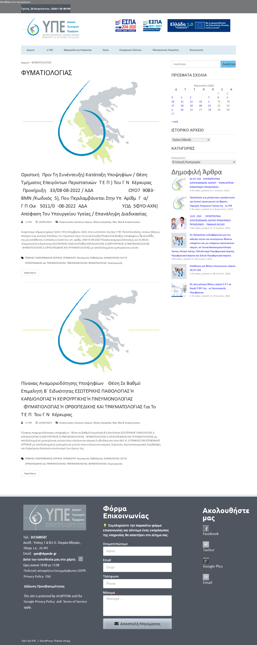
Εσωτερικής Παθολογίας (90, 258)
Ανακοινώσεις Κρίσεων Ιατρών (75, 222)
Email (107, 560)
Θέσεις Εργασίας (102, 222)
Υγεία (105, 50)
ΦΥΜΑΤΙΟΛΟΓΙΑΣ (98, 263)
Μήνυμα (109, 593)
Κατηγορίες (178, 158)
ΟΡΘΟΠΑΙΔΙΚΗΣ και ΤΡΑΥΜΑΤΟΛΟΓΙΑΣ (45, 263)
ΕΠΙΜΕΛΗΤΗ (69, 258)
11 (182, 101)
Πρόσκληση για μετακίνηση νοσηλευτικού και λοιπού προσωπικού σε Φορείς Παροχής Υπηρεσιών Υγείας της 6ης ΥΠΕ (212, 201)
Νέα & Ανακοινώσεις (129, 222)
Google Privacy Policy (40, 602)
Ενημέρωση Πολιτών (130, 50)
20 (200, 105)
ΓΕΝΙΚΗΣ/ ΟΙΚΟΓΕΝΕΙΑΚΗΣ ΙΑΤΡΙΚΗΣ (43, 258)
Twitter (209, 550)
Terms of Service (75, 602)
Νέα (114, 222)
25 (182, 110)
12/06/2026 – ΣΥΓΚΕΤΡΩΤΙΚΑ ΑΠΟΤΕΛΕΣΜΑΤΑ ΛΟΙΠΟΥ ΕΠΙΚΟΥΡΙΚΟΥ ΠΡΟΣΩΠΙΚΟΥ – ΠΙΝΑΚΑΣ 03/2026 (210, 220)
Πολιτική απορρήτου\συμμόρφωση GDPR (55, 571)
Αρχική (30, 50)
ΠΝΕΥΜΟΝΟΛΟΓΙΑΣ (77, 263)
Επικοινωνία (196, 50)
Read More (30, 273)
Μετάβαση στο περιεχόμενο (15, 2)
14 (209, 101)
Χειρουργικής (115, 263)
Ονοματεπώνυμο (115, 544)
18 (182, 105)
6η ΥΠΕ (49, 50)
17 (172, 105)
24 (172, 110)
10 (172, 101)
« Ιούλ (174, 121)
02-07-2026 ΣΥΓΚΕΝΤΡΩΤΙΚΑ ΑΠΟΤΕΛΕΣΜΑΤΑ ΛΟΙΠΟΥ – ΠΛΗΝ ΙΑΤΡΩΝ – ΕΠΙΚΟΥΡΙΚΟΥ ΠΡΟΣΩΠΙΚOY (212, 183)
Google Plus (213, 567)
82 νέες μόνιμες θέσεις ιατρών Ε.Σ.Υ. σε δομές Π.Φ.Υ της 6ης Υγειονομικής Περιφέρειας (210, 288)
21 (209, 105)
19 (191, 105)
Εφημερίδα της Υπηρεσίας (78, 50)
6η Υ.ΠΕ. (28, 222)
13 (200, 101)
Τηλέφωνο (111, 576)
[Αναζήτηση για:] (196, 64)
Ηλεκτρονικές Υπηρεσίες (166, 50)
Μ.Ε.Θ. (123, 258)
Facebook (211, 534)
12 (191, 101)
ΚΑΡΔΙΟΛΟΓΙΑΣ (111, 258)
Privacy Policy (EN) (37, 577)
